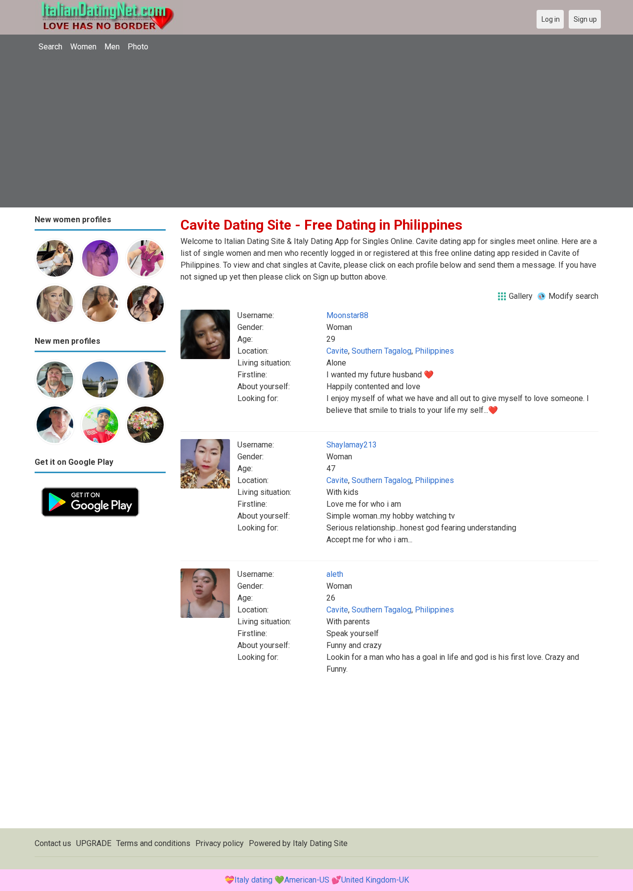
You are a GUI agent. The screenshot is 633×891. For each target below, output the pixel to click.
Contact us (53, 843)
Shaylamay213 (351, 444)
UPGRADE (93, 843)
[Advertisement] (316, 131)
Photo (138, 46)
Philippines (434, 351)
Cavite (337, 351)
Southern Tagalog (381, 351)
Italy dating (253, 880)
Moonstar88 (347, 315)
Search (50, 46)
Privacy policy (219, 843)
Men (112, 46)
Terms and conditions (153, 843)
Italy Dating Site (320, 843)
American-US (306, 880)
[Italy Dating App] (90, 486)
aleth (334, 574)
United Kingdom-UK (375, 880)
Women (83, 46)
